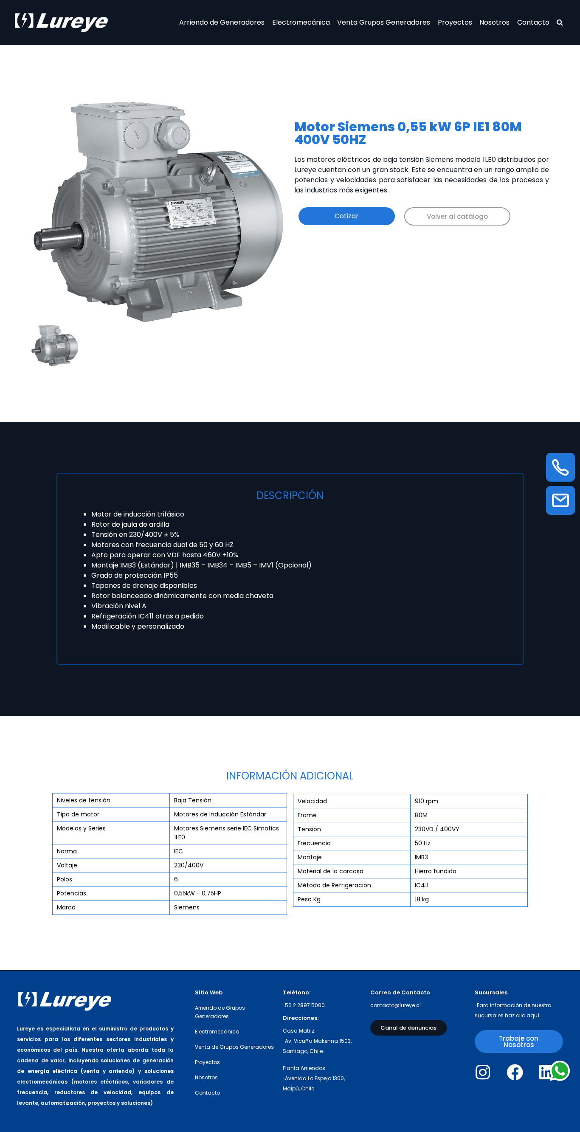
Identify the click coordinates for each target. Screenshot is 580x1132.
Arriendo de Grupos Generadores (220, 1012)
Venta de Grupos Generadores (234, 1046)
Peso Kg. (310, 899)
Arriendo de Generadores (222, 22)
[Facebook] (515, 1072)
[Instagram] (483, 1072)
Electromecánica (301, 22)
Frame (307, 815)
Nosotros (494, 22)
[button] (457, 216)
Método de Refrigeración (334, 885)
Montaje (310, 857)
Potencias (71, 893)
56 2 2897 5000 (305, 1005)
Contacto (533, 22)
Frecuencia (314, 843)
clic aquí (527, 1015)
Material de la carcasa (330, 871)
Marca (66, 907)
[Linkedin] (546, 1072)
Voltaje (67, 865)
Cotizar (347, 216)
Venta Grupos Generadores (383, 22)
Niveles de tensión (83, 800)
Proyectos (455, 22)
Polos (64, 879)
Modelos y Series (81, 828)
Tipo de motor (78, 814)
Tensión (309, 829)
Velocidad (312, 801)
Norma (67, 851)
